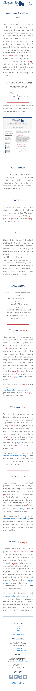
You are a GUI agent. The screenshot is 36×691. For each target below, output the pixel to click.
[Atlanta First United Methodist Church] (14, 3)
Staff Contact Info (18, 634)
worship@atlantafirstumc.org (15, 390)
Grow (18, 630)
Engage (18, 632)
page (18, 377)
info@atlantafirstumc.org (20, 661)
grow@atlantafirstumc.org (18, 519)
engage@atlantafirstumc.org (15, 596)
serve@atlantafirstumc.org (14, 456)
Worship (18, 627)
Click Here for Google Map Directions (18, 649)
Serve (18, 629)
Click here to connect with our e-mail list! (18, 682)
